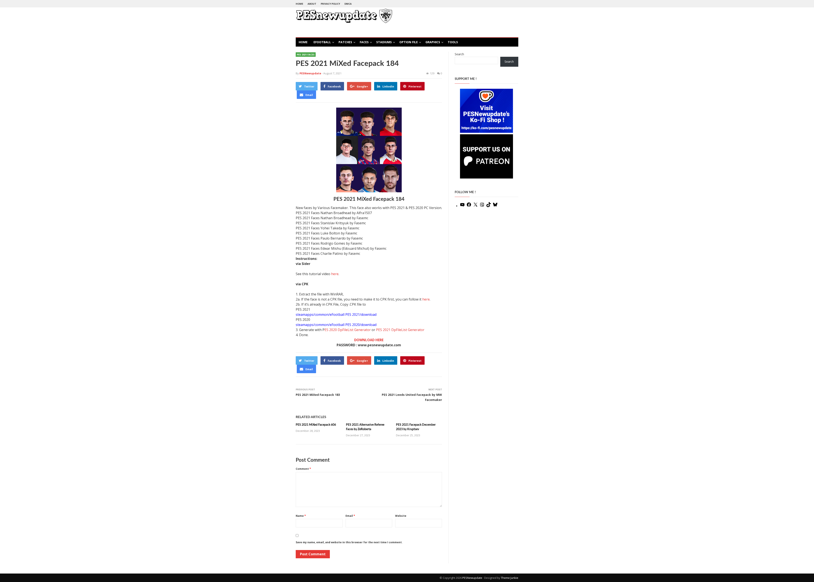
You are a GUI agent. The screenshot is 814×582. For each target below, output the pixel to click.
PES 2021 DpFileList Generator (400, 329)
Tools (453, 42)
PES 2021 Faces (306, 54)
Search (459, 54)
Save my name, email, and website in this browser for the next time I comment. (349, 542)
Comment (303, 469)
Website (400, 516)
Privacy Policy (330, 3)
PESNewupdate (472, 578)
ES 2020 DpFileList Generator (348, 329)
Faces (364, 42)
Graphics (432, 42)
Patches (345, 42)
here (335, 274)
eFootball (322, 42)
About (312, 3)
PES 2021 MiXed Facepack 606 (316, 424)
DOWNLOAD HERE (368, 340)
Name (301, 516)
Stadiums (384, 42)
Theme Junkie (509, 578)
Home (299, 3)
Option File (408, 42)
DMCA (348, 3)
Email (350, 516)
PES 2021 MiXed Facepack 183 (318, 395)
